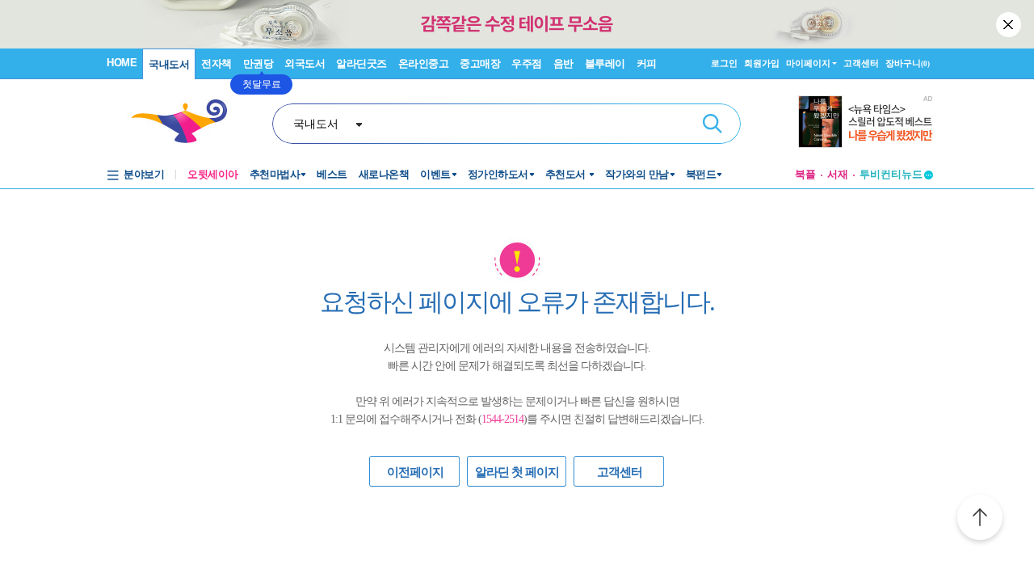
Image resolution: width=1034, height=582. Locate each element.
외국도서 (304, 63)
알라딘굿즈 (361, 63)
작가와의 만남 (637, 174)
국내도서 (169, 64)
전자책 (216, 63)
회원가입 (762, 63)
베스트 (332, 174)
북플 (805, 174)
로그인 (724, 63)
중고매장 (480, 63)
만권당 (258, 63)
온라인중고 (423, 63)
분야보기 (144, 174)
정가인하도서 (498, 174)
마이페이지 (808, 63)
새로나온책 (384, 174)
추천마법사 (275, 174)
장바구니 (907, 63)
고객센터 (861, 63)
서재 (837, 174)
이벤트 (435, 174)
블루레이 (605, 63)
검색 (712, 123)
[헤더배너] (865, 121)
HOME (122, 63)
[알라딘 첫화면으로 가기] (186, 121)
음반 (563, 63)
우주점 (526, 63)
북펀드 (701, 174)
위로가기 (980, 520)
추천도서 (567, 174)
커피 (647, 63)
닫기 (1010, 24)
